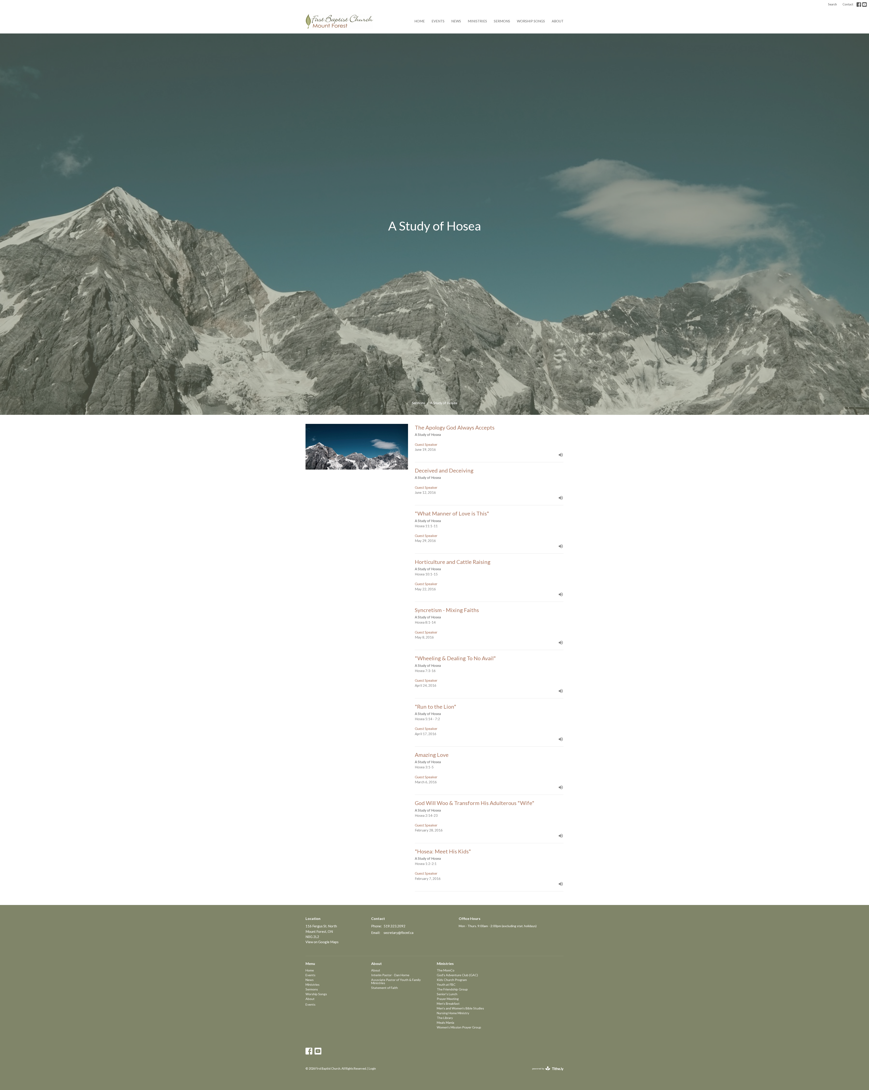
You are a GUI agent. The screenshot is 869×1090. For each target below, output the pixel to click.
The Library (445, 1018)
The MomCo (445, 970)
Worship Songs (531, 21)
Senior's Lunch (447, 994)
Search (832, 4)
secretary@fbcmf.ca (398, 933)
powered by (545, 1072)
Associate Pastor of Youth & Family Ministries (396, 981)
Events (438, 21)
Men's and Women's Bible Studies (460, 1008)
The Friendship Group (452, 989)
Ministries (477, 21)
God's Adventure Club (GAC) (457, 975)
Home (419, 21)
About (557, 21)
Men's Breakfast (448, 1003)
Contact (848, 4)
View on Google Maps (322, 942)
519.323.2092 (394, 926)
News (456, 21)
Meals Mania (445, 1022)
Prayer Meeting (448, 999)
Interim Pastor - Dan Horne (390, 975)
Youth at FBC (446, 984)
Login (372, 1068)
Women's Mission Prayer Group (459, 1027)
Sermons (502, 21)
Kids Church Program (452, 980)
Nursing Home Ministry (453, 1013)
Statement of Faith (384, 988)
